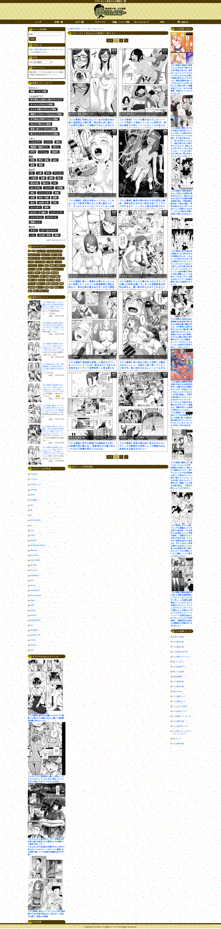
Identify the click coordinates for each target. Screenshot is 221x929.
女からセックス (57, 269)
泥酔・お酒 (32, 280)
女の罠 (30, 273)
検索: (31, 34)
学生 (48, 173)
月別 (31, 62)
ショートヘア (56, 212)
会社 (55, 160)
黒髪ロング (35, 222)
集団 (57, 235)
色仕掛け (55, 283)
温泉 (32, 165)
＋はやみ (33, 479)
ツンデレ (48, 188)
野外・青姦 (44, 160)
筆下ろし (31, 283)
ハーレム (43, 152)
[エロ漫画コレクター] (110, 5)
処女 (32, 202)
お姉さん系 (44, 202)
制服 (57, 193)
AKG (32, 580)
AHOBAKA (34, 575)
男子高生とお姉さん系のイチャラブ (46, 99)
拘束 (43, 273)
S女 (54, 183)
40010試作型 (35, 520)
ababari (33, 540)
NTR (32, 152)
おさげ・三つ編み (38, 212)
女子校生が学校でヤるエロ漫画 (44, 119)
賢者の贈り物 (39, 49)
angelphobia (35, 620)
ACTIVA (33, 565)
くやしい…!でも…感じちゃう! (53, 258)
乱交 (46, 265)
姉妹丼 (55, 152)
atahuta (33, 645)
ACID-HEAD (35, 560)
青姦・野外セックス (40, 291)
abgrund (33, 550)
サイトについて (141, 22)
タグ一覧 (79, 22)
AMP (32, 605)
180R (32, 495)
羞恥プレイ (41, 283)
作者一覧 (59, 22)
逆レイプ (40, 287)
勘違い (39, 269)
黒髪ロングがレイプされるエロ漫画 (46, 114)
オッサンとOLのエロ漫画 (42, 104)
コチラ (62, 240)
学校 (32, 160)
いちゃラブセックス (54, 251)
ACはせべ (34, 570)
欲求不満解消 (55, 276)
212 (31, 505)
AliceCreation (35, 595)
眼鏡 (55, 198)
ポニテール (51, 217)
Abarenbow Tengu (37, 545)
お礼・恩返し (56, 255)
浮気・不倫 (51, 280)
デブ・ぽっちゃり (48, 230)
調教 (61, 283)
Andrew (33, 615)
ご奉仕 (30, 262)
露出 (30, 291)
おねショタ (46, 255)
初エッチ (31, 269)
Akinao (33, 585)
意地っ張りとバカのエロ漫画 (43, 129)
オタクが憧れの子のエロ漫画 (43, 109)
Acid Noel (34, 555)
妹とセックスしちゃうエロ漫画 (44, 134)
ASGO (32, 640)
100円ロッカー (36, 484)
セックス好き (40, 262)
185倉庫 (33, 500)
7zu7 (32, 530)
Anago (32, 610)
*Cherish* (34, 474)
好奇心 (37, 273)
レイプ (48, 142)
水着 (32, 198)
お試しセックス (34, 258)
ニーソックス (45, 193)
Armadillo (34, 630)
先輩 (43, 178)
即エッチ (46, 269)
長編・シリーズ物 (120, 22)
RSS (162, 22)
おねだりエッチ (34, 255)
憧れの (46, 183)
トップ (38, 22)
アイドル (58, 173)
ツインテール (36, 217)
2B (31, 510)
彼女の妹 (34, 183)
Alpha (32, 600)
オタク (33, 230)
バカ (32, 235)
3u (31, 515)
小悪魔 (60, 188)
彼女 (59, 178)
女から (56, 147)
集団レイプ (59, 287)
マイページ (100, 22)
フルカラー (32, 265)
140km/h (33, 490)
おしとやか (35, 188)
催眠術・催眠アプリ (39, 147)
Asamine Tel (35, 635)
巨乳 (55, 202)
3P (29, 251)
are (31, 625)
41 (31, 525)
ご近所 (33, 178)
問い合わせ (183, 22)
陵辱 (51, 287)
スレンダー (35, 207)
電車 (41, 165)
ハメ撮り (50, 262)
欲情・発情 (44, 276)
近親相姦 (31, 287)
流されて (41, 280)
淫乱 (32, 193)
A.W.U (32, 535)
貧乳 (47, 207)
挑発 (48, 273)
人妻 (39, 173)
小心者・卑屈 (45, 235)
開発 (46, 287)
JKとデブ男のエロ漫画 (41, 124)
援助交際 (55, 273)
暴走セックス (33, 276)
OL (32, 173)
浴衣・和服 (44, 198)
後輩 (51, 178)
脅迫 (58, 142)
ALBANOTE (35, 590)
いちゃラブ (35, 142)
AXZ (32, 650)
